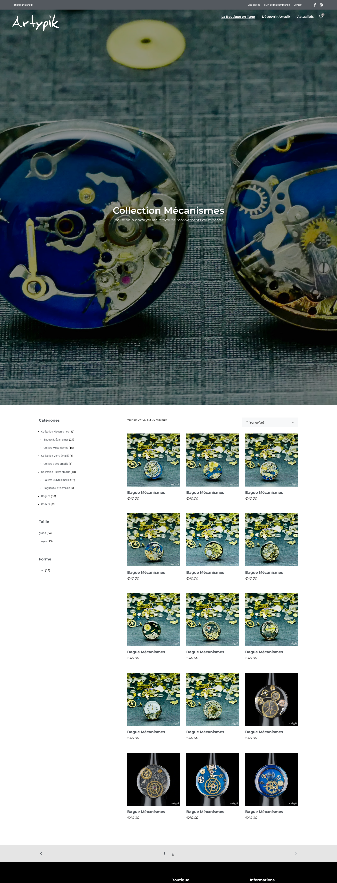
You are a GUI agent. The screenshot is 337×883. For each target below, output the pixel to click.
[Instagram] (321, 5)
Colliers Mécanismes (55, 447)
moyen (43, 541)
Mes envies (253, 4)
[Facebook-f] (315, 5)
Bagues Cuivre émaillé (56, 487)
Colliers (45, 504)
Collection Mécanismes (55, 431)
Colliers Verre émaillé (55, 463)
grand (42, 533)
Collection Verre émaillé (55, 455)
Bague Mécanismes (146, 492)
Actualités (305, 17)
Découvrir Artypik (276, 17)
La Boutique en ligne (238, 17)
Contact (298, 4)
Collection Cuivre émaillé (55, 471)
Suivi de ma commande (277, 4)
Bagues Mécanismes (55, 439)
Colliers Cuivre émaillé (56, 479)
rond (41, 570)
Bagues (45, 496)
